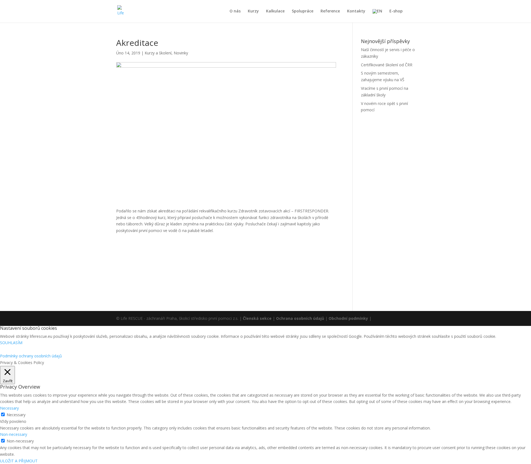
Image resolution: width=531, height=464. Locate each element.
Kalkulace (275, 11)
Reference (330, 11)
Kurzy (253, 11)
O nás (235, 11)
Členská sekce (257, 318)
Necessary (16, 414)
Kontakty (356, 11)
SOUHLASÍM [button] (11, 342)
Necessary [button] (9, 408)
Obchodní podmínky (348, 318)
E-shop (396, 11)
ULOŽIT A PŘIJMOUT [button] (19, 460)
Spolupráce (302, 11)
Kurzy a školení (158, 53)
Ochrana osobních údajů (300, 318)
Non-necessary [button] (13, 434)
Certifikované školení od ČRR (386, 64)
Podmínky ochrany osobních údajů (31, 355)
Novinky (181, 53)
